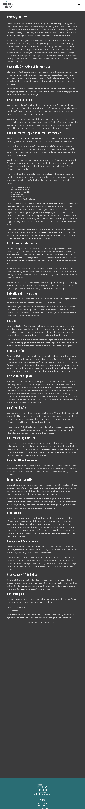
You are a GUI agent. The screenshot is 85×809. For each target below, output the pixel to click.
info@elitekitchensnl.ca (13, 610)
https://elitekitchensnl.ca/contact (16, 607)
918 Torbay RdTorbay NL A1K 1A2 (42, 805)
